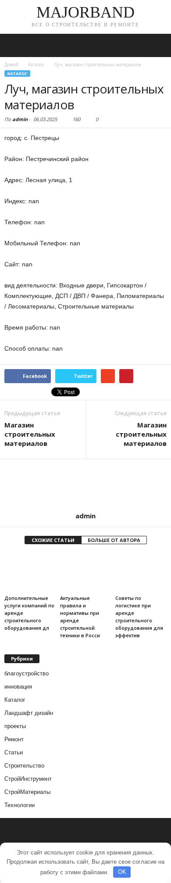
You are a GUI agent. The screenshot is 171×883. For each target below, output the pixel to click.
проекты (15, 726)
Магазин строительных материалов (29, 434)
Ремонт (14, 739)
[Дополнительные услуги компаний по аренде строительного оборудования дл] (30, 572)
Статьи (13, 752)
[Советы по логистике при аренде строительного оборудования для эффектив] (141, 572)
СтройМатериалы (27, 792)
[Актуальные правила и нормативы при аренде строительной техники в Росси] (85, 572)
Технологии (19, 805)
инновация (18, 686)
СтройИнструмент (28, 778)
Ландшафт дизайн (28, 713)
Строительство (24, 765)
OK (122, 872)
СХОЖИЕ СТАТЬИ (53, 540)
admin (20, 119)
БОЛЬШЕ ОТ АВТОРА (114, 540)
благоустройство (26, 673)
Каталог (17, 73)
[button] (157, 45)
